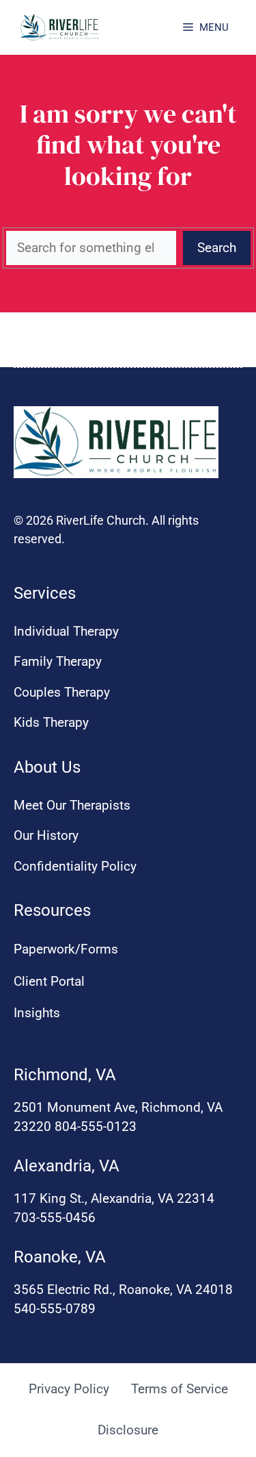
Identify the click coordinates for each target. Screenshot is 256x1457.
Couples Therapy (62, 692)
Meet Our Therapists (72, 805)
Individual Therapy (66, 631)
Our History (46, 835)
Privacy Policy (69, 1389)
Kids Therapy (51, 722)
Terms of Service (179, 1389)
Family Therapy (58, 661)
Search (216, 248)
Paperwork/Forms (66, 949)
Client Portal (49, 981)
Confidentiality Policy (75, 866)
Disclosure (128, 1430)
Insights (37, 1013)
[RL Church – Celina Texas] (59, 27)
